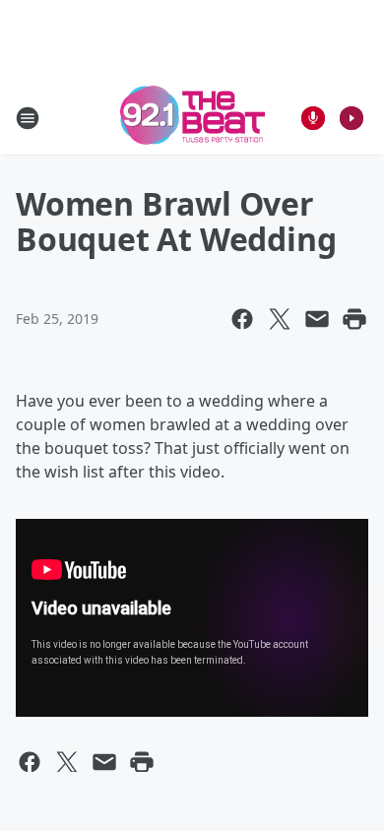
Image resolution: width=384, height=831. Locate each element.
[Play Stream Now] (351, 118)
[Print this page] (354, 319)
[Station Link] (192, 118)
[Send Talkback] (313, 118)
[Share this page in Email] (317, 319)
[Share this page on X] (279, 319)
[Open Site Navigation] (27, 118)
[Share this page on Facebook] (242, 319)
